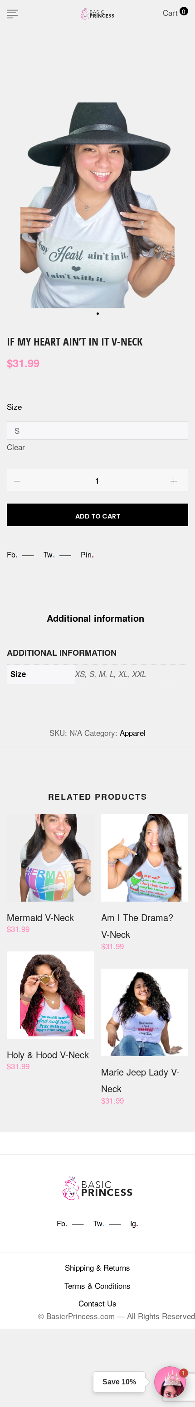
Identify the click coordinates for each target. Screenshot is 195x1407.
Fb (12, 554)
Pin (87, 554)
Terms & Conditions (97, 1285)
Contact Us (97, 1303)
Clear (16, 446)
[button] (170, 1382)
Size (14, 406)
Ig (134, 1223)
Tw (49, 554)
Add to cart (97, 516)
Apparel (133, 732)
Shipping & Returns (97, 1267)
